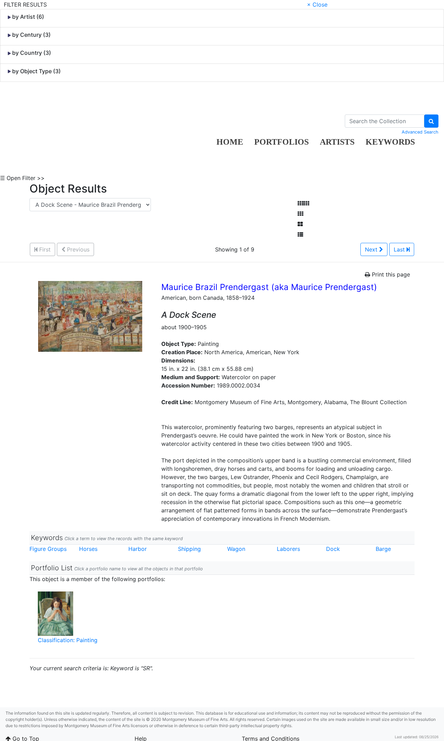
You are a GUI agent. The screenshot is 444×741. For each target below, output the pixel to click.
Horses (88, 548)
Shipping (189, 548)
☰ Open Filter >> (22, 177)
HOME (229, 141)
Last (400, 249)
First (44, 249)
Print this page (390, 274)
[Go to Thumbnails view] (300, 213)
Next (372, 249)
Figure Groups (48, 548)
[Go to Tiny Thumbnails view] (303, 203)
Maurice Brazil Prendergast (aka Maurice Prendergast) (269, 287)
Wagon (236, 548)
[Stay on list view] (300, 234)
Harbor (137, 548)
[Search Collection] (431, 121)
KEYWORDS (390, 141)
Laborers (288, 548)
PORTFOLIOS (281, 141)
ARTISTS (337, 141)
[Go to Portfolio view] (300, 224)
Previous (77, 249)
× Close (317, 4)
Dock (333, 548)
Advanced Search (420, 132)
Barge (383, 548)
